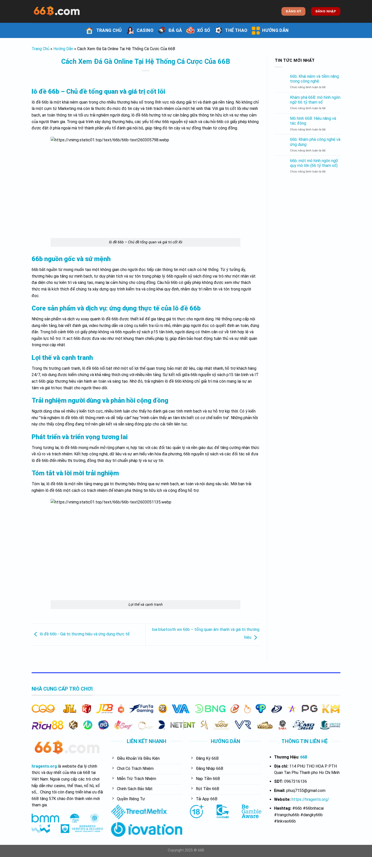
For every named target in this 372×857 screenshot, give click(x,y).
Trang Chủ (109, 30)
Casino (145, 30)
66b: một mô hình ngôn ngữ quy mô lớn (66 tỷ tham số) (314, 163)
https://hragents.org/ (310, 799)
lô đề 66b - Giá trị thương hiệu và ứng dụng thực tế (85, 634)
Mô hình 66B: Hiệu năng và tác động (313, 121)
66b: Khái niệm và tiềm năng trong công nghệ (314, 79)
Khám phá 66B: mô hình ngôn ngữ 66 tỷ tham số (315, 100)
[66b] (57, 11)
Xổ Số (203, 30)
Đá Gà (175, 30)
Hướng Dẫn (275, 30)
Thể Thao (236, 30)
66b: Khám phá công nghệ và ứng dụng (315, 142)
